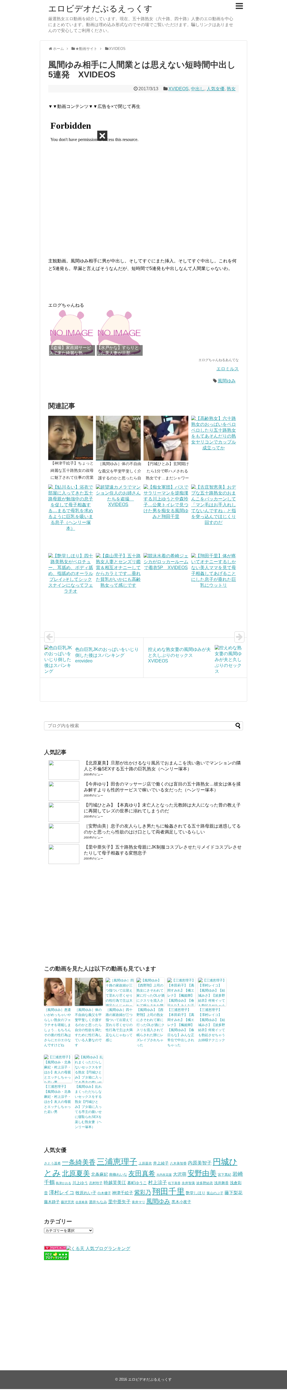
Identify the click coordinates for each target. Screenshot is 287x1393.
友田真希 (141, 1173)
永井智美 (188, 1183)
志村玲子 (96, 1183)
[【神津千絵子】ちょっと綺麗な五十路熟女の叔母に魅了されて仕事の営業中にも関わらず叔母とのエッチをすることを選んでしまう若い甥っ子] (72, 438)
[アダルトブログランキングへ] (55, 1248)
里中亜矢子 (119, 1201)
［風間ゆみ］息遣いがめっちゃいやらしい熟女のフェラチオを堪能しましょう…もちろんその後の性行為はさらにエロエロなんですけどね (57, 1027)
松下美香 (174, 1183)
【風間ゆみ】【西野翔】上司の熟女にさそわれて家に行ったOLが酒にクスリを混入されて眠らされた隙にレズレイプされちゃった (150, 1027)
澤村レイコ (61, 1192)
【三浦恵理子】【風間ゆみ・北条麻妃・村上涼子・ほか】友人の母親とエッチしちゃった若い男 (57, 1099)
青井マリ (138, 1202)
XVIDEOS (178, 88)
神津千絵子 (122, 1193)
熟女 (231, 88)
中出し (197, 88)
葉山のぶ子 (215, 1193)
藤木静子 (52, 1202)
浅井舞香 (221, 1183)
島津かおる (63, 1183)
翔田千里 (168, 1191)
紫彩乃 (142, 1192)
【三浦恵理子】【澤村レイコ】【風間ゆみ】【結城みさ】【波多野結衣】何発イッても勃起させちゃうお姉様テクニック (211, 1025)
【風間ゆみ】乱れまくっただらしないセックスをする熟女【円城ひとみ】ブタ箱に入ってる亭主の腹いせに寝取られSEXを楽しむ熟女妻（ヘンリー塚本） (88, 1107)
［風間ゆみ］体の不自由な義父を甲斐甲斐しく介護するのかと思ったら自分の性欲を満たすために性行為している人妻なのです (88, 1027)
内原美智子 (200, 1163)
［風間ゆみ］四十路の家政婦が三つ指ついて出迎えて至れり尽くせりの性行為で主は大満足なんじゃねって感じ (119, 1025)
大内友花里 (164, 1174)
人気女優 (215, 88)
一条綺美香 (79, 1162)
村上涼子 (157, 1182)
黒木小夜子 (181, 1202)
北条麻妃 (99, 1174)
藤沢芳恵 (67, 1202)
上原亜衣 (145, 1163)
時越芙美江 (115, 1182)
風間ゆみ (227, 380)
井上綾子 (161, 1163)
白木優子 (104, 1193)
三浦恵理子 (117, 1161)
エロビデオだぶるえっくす (100, 8)
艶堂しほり (195, 1193)
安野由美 (202, 1173)
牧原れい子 (85, 1193)
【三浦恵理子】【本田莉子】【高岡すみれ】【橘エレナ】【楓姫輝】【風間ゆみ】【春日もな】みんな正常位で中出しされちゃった (180, 1027)
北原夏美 (76, 1173)
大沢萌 (179, 1174)
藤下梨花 (233, 1192)
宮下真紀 (224, 1174)
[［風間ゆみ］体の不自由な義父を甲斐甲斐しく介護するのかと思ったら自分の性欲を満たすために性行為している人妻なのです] (120, 438)
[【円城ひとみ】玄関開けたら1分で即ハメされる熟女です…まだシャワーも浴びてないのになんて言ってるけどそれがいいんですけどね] (167, 438)
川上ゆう (80, 1183)
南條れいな (118, 1175)
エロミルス (227, 368)
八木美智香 (178, 1163)
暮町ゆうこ (137, 1183)
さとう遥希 (52, 1163)
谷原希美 (81, 1202)
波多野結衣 (204, 1183)
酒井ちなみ (98, 1202)
